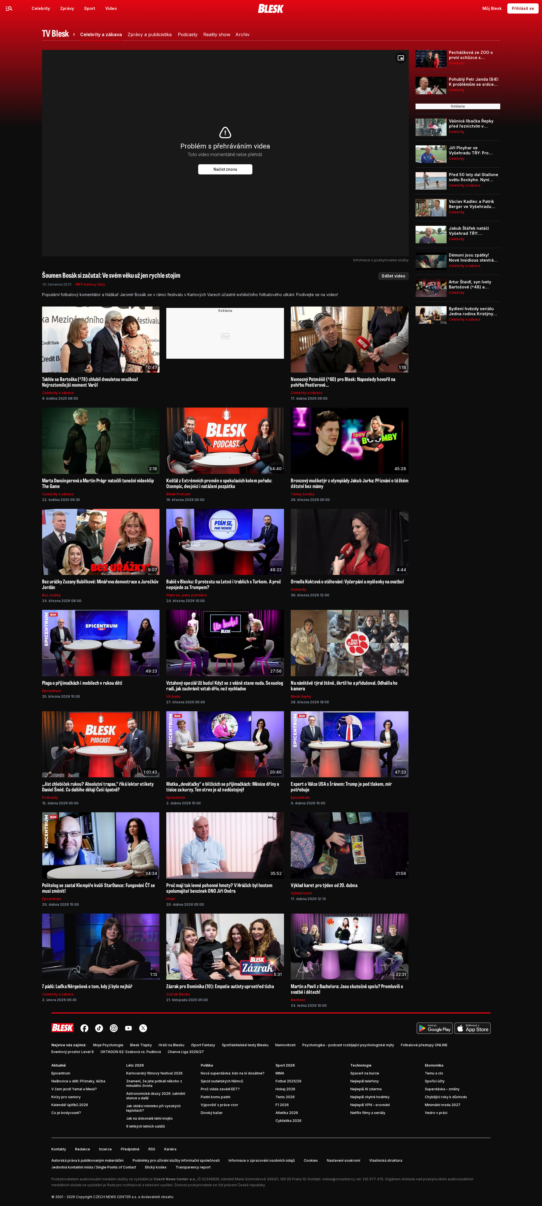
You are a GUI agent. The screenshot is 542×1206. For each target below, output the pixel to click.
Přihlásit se (523, 8)
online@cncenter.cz (338, 1179)
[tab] (59, 34)
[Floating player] (400, 58)
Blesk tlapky (301, 696)
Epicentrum (51, 691)
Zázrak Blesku (178, 994)
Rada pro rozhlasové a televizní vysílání (139, 1185)
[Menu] (9, 8)
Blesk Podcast (178, 494)
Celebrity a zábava (57, 393)
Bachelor (298, 1000)
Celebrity (41, 8)
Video (111, 8)
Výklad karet (301, 893)
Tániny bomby (302, 494)
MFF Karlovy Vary (90, 284)
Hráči (170, 899)
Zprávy (67, 8)
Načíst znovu (225, 169)
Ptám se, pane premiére (186, 595)
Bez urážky (51, 595)
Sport (89, 8)
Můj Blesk (492, 8)
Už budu (173, 696)
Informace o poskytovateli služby (381, 260)
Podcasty (50, 797)
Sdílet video (393, 275)
